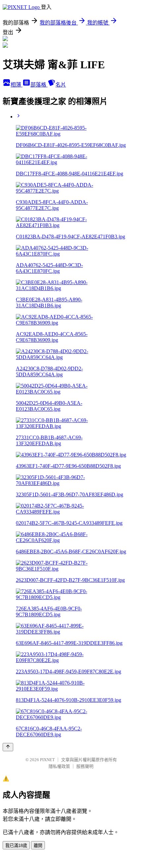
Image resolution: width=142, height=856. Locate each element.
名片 (60, 85)
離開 (38, 845)
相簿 (16, 85)
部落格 (39, 85)
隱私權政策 (59, 766)
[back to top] (8, 747)
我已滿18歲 (16, 845)
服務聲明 (84, 766)
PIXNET (47, 759)
